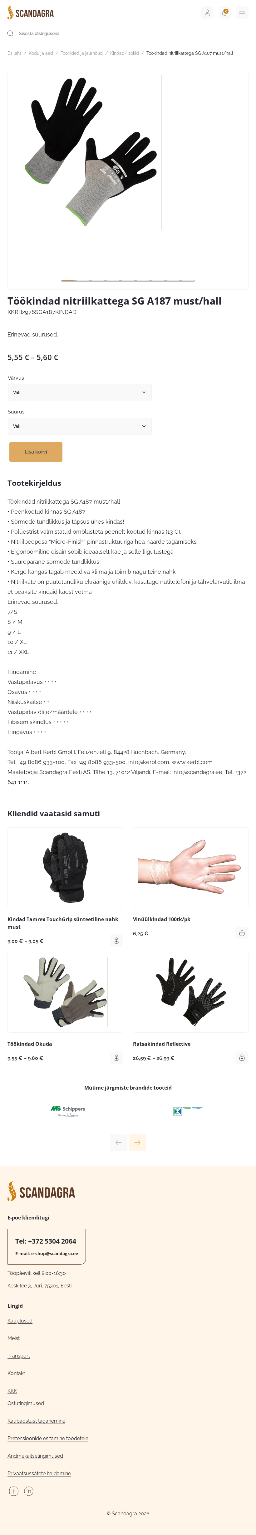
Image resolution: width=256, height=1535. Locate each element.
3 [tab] (98, 280)
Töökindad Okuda (29, 1043)
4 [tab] (113, 280)
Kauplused (19, 1321)
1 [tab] (68, 280)
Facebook (13, 1491)
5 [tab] (128, 280)
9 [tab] (188, 280)
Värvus (16, 378)
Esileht (14, 53)
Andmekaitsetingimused (35, 1456)
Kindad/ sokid (124, 53)
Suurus (16, 412)
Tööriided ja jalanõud (82, 53)
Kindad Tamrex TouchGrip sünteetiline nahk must (62, 923)
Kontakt (16, 1373)
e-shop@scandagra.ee (54, 1253)
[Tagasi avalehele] (30, 12)
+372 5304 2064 (52, 1241)
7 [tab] (158, 280)
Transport (18, 1356)
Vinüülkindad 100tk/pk (161, 919)
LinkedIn (28, 1491)
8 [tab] (173, 280)
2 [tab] (83, 280)
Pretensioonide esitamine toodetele (47, 1438)
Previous (118, 1142)
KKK (12, 1391)
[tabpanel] (128, 152)
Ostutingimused (25, 1403)
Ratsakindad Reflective (161, 1043)
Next (137, 1142)
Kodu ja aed (41, 53)
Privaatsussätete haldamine (39, 1473)
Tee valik (116, 940)
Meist (13, 1338)
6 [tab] (143, 280)
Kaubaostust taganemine (36, 1421)
